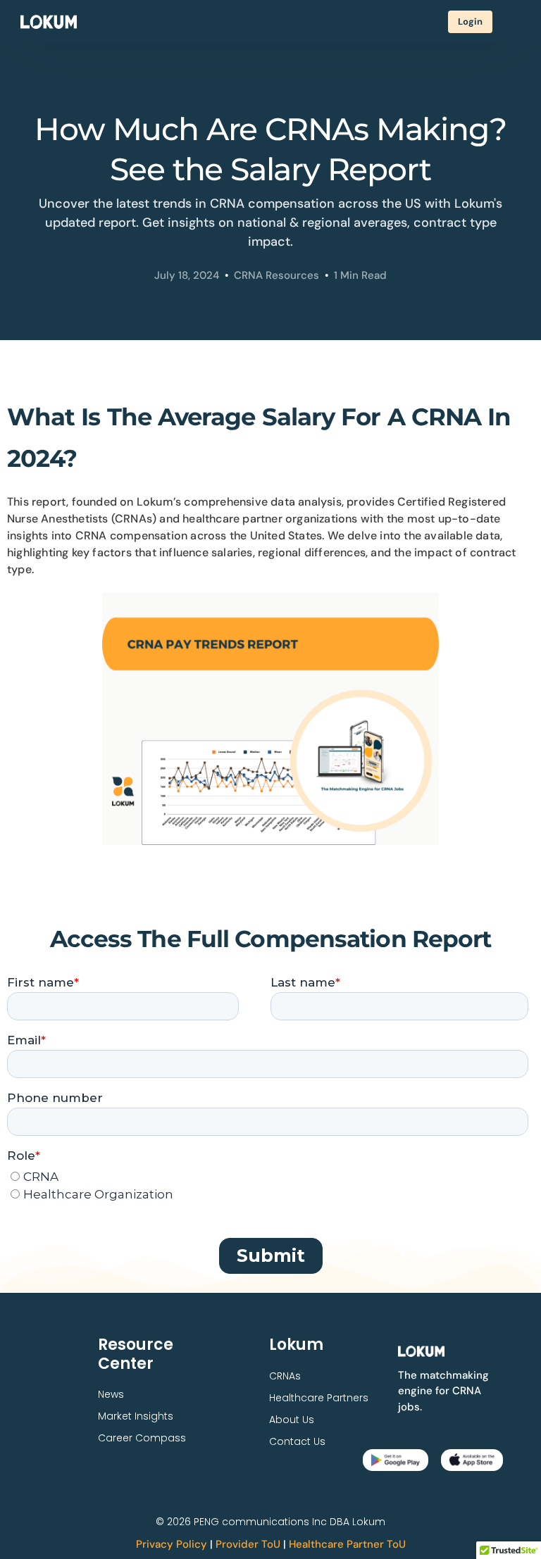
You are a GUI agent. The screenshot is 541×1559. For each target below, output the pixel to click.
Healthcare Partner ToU (347, 1544)
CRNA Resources (276, 275)
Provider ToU (248, 1544)
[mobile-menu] (513, 22)
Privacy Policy (171, 1544)
